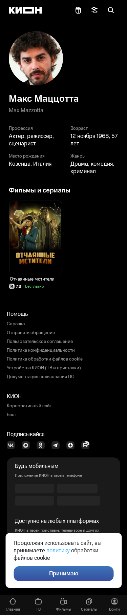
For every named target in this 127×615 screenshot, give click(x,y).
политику (58, 551)
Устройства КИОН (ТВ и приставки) (44, 368)
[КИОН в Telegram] (57, 445)
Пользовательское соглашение (40, 342)
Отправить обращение (31, 333)
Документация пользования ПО (41, 377)
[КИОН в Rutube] (87, 445)
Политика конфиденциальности (41, 350)
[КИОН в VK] (13, 445)
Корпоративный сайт (29, 406)
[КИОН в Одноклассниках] (43, 445)
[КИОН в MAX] (28, 445)
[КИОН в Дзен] (72, 445)
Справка (16, 324)
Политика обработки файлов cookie (45, 359)
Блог (12, 415)
